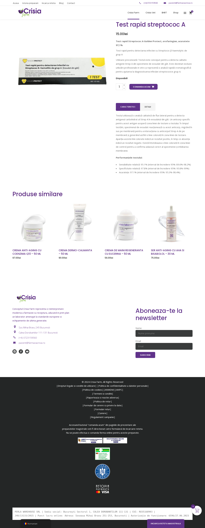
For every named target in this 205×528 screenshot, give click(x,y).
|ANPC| (119, 389)
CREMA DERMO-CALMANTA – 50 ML (75, 252)
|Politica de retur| (102, 401)
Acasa (16, 3)
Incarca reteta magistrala (166, 523)
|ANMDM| (109, 389)
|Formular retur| (102, 409)
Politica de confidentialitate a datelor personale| (124, 385)
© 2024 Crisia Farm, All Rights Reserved (102, 381)
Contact (71, 3)
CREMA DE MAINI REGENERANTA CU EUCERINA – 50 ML (124, 252)
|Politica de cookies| (93, 389)
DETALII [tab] (148, 107)
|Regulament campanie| (102, 417)
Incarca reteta (49, 3)
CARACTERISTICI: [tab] (128, 107)
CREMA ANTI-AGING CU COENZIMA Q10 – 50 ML (26, 252)
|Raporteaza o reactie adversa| (102, 397)
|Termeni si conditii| (102, 393)
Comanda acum (141, 86)
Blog (61, 3)
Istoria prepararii (30, 3)
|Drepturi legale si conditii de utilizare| (76, 385)
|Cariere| (102, 413)
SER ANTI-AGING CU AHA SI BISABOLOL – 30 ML (167, 252)
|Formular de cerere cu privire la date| (102, 405)
